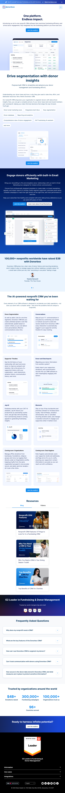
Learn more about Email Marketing (39, 204)
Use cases (8, 772)
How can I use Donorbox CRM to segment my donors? (25, 651)
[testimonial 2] (33, 287)
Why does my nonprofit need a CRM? (19, 630)
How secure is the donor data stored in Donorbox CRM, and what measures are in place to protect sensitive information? (29, 673)
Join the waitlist (32, 30)
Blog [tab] (22, 505)
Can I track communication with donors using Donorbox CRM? (28, 661)
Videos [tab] (43, 505)
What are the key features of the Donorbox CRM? (24, 641)
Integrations (8, 776)
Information (8, 767)
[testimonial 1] (31, 287)
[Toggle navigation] (60, 7)
